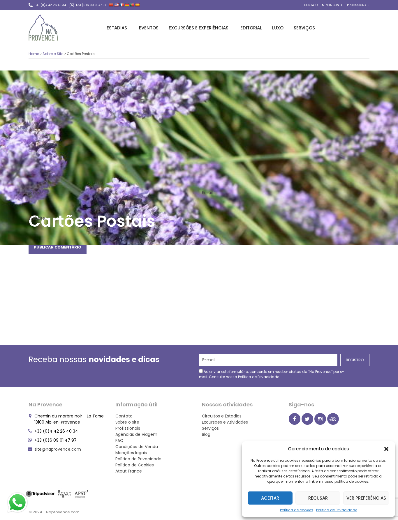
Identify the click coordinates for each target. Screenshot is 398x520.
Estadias (117, 28)
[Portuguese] (132, 5)
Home (34, 53)
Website (37, 218)
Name (36, 192)
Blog (206, 434)
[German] (127, 5)
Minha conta (332, 5)
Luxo (277, 28)
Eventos (149, 28)
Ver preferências (366, 498)
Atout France (128, 471)
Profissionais (358, 5)
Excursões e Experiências (198, 28)
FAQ (119, 440)
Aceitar (270, 498)
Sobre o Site (53, 53)
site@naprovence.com (57, 449)
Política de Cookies (134, 465)
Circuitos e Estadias (222, 416)
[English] (116, 5)
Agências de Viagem (136, 434)
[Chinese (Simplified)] (111, 5)
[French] (121, 5)
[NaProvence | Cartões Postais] (43, 28)
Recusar (318, 498)
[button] (386, 449)
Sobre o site (127, 422)
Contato (311, 5)
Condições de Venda (136, 447)
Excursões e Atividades (225, 422)
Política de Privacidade (336, 509)
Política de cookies (296, 509)
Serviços (304, 28)
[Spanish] (137, 5)
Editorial (251, 28)
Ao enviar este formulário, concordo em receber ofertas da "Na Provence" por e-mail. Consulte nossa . (271, 374)
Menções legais (131, 453)
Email (209, 192)
